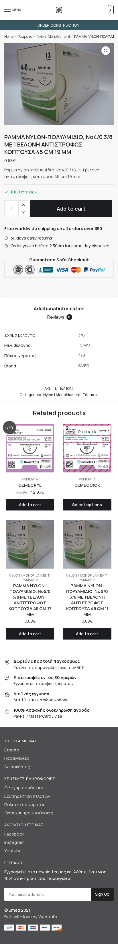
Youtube (12, 851)
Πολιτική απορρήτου (25, 804)
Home (9, 36)
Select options (87, 504)
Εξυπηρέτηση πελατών (27, 796)
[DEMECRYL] (30, 448)
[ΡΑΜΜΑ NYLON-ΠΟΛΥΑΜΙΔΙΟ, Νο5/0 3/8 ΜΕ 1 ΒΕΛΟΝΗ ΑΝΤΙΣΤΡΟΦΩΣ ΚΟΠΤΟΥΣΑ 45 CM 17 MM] (30, 544)
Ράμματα (25, 36)
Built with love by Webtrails (30, 917)
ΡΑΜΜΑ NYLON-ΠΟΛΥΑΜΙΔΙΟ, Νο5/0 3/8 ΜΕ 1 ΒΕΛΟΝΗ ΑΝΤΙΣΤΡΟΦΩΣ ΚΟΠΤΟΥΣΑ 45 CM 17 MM (30, 600)
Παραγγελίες (17, 758)
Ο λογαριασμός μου (24, 788)
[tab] (59, 308)
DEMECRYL (30, 485)
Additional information (59, 308)
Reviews (58, 317)
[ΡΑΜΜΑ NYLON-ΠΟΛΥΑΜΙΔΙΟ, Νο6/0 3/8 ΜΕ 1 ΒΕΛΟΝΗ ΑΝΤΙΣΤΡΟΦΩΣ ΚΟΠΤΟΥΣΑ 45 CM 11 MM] (87, 544)
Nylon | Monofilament (53, 36)
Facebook (14, 834)
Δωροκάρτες (17, 767)
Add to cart (71, 208)
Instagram (14, 842)
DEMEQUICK (87, 485)
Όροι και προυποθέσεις (28, 813)
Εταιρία (11, 750)
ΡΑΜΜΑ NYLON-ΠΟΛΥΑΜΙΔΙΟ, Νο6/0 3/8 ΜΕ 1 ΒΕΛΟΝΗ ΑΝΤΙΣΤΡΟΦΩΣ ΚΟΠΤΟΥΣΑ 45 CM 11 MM (87, 600)
